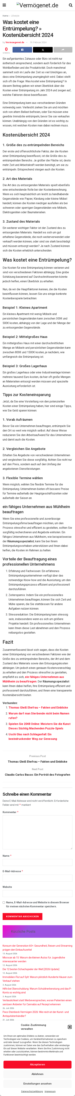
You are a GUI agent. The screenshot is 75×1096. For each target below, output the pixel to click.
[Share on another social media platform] (63, 50)
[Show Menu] (4, 5)
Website (7, 887)
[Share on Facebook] (22, 50)
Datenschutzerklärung (32, 1091)
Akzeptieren (37, 1064)
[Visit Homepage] (37, 5)
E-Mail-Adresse (13, 871)
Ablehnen (37, 1074)
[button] (70, 1027)
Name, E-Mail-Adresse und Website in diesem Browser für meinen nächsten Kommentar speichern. (37, 904)
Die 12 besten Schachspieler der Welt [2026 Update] (31, 969)
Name (7, 855)
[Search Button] (70, 5)
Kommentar (11, 812)
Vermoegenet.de (15, 42)
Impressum (50, 1091)
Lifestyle (15, 16)
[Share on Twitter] (42, 50)
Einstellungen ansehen (37, 1083)
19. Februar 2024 (38, 42)
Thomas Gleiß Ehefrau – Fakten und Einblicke (38, 707)
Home (5, 16)
